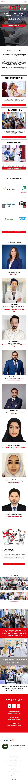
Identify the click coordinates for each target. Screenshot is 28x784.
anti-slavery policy (14, 758)
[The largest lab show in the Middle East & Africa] (3, 1)
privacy (14, 773)
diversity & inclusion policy (14, 764)
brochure (14, 779)
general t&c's (14, 775)
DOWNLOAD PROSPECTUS (14, 25)
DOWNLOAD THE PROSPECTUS (14, 231)
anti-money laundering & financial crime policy (14, 760)
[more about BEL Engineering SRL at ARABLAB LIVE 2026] (9, 204)
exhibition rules (14, 762)
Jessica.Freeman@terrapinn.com (14, 719)
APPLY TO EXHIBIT (14, 136)
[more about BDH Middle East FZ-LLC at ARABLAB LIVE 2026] (9, 189)
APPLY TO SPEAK (14, 105)
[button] (26, 597)
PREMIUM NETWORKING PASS (14, 168)
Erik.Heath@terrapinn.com (14, 713)
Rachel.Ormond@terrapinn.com (14, 725)
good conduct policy (14, 756)
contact (14, 777)
